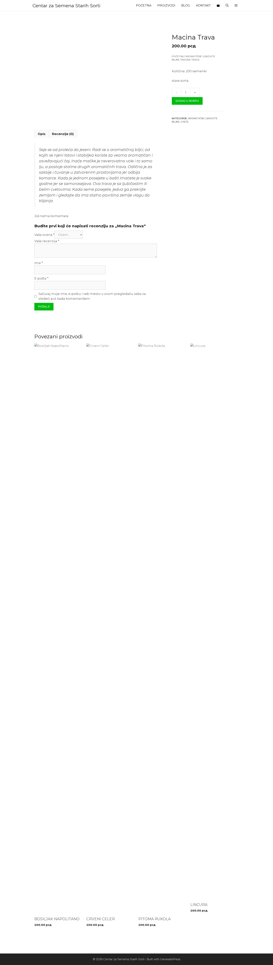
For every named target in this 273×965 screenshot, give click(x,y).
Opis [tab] (42, 134)
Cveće (184, 122)
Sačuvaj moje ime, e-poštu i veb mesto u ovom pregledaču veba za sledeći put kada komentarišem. (92, 296)
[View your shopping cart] (218, 5)
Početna (143, 5)
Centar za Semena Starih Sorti (66, 5)
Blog (185, 5)
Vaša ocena (44, 235)
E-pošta (41, 278)
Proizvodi (166, 5)
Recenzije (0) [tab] (63, 134)
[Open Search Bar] (227, 5)
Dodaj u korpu (187, 101)
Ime (38, 263)
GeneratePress (170, 959)
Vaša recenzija (46, 241)
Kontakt (203, 5)
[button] (236, 5)
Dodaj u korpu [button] (46, 932)
